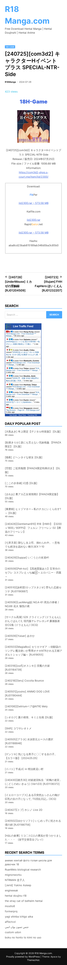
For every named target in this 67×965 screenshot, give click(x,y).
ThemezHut (33, 960)
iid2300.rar (33, 219)
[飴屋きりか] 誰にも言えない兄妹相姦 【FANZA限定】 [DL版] (33, 444)
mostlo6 (10, 906)
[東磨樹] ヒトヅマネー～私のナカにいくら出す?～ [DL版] (33, 511)
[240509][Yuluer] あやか (20, 635)
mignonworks (13, 874)
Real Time (22, 415)
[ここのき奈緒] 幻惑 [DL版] (21, 483)
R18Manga (10, 82)
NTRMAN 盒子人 (15, 880)
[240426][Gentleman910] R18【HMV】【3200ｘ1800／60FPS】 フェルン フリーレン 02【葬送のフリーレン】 (33, 527)
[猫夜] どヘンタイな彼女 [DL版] (23, 457)
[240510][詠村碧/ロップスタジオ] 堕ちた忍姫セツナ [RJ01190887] (33, 589)
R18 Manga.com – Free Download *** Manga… (22, 369)
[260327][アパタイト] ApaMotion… (19, 402)
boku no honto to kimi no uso (23, 937)
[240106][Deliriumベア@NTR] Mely (26, 706)
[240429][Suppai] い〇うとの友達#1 (27, 557)
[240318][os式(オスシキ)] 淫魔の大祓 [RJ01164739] (27, 667)
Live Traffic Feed (23, 326)
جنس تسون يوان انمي (17, 927)
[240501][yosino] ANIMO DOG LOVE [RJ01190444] (27, 693)
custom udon (13, 932)
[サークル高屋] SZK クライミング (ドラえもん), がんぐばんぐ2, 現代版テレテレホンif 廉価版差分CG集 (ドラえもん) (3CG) (33, 621)
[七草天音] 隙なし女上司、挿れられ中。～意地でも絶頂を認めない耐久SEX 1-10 (32, 544)
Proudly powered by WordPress (23, 956)
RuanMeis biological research (23, 869)
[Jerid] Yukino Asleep (18, 885)
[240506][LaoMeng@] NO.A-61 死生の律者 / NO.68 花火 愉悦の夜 (32, 604)
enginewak (11, 890)
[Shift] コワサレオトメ (18, 728)
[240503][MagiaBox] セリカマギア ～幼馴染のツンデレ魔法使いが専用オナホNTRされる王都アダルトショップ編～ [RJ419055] (33, 650)
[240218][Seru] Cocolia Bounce (24, 680)
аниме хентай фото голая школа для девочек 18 (28, 862)
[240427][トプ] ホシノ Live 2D (23, 809)
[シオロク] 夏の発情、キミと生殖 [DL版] (29, 717)
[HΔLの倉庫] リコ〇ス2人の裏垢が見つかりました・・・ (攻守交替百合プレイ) (33, 837)
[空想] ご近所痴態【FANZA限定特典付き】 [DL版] (32, 470)
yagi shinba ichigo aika (19, 916)
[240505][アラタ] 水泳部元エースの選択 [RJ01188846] (29, 741)
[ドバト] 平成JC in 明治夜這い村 (24, 769)
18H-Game (10, 47)
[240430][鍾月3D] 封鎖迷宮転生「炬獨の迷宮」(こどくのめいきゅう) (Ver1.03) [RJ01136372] (33, 781)
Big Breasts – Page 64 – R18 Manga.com (23, 410)
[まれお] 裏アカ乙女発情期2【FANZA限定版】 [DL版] (32, 496)
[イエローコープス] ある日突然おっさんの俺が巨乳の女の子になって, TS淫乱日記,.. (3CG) (32, 796)
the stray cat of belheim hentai (24, 900)
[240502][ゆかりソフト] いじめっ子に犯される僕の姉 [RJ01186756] (33, 822)
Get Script (13, 415)
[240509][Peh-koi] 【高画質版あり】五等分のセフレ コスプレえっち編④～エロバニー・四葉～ (33, 572)
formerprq (11, 911)
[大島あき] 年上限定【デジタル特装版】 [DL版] (33, 431)
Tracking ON (32, 415)
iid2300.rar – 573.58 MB (33, 203)
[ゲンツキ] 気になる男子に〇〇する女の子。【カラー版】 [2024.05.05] (31, 756)
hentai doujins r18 (16, 895)
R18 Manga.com (43, 953)
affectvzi (10, 921)
